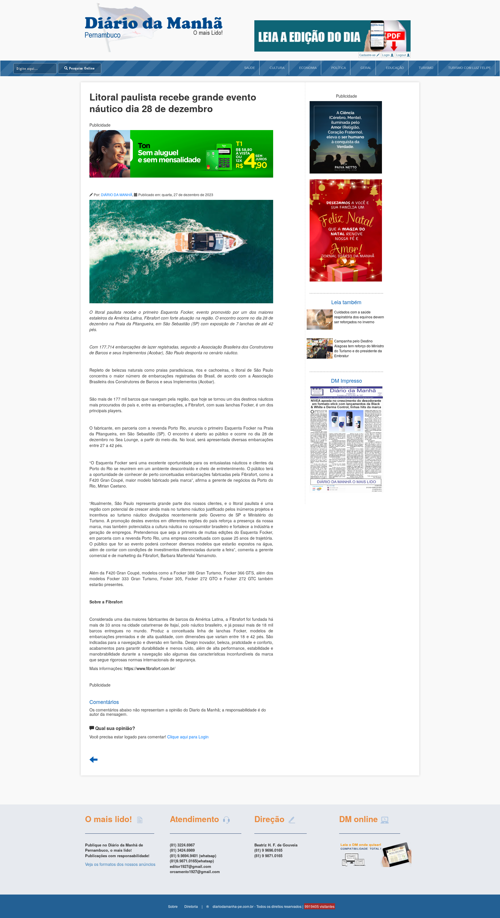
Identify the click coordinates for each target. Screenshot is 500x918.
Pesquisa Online (81, 68)
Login (386, 55)
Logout (401, 55)
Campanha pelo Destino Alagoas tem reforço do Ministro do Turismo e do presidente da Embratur (359, 348)
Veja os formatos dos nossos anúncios (120, 864)
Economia (308, 68)
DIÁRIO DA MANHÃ (116, 194)
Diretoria (191, 906)
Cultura (277, 68)
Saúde (249, 68)
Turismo (426, 68)
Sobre (173, 906)
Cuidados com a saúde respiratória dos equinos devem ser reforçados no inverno (359, 316)
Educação (395, 68)
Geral (366, 68)
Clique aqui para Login (188, 737)
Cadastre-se (367, 55)
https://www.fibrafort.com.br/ (149, 668)
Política (338, 68)
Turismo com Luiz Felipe (469, 68)
